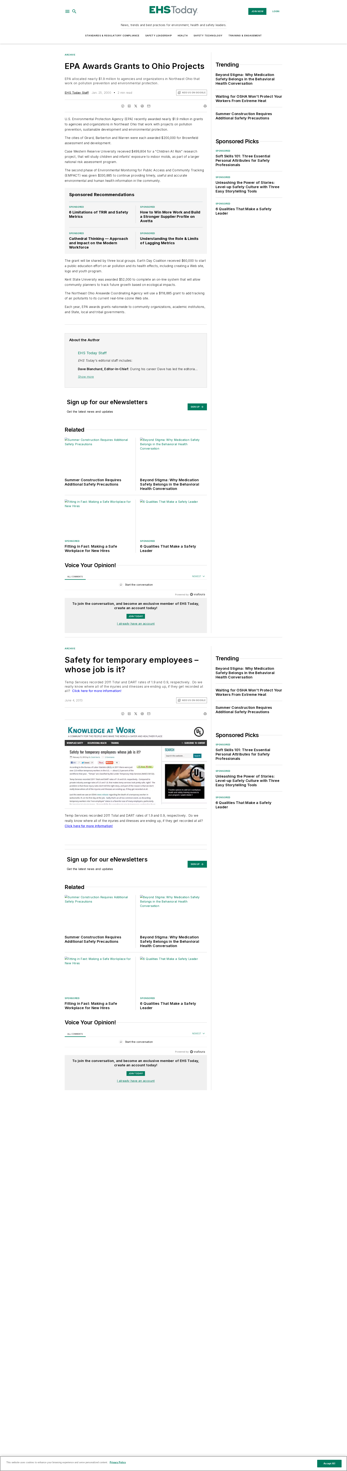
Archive (70, 54)
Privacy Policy (118, 1462)
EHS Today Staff (77, 92)
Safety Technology (208, 35)
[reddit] (142, 106)
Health (183, 35)
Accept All (329, 1463)
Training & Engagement (245, 35)
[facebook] (123, 106)
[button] (67, 11)
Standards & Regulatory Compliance (112, 35)
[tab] (75, 576)
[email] (149, 106)
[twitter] (136, 106)
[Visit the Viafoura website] (197, 594)
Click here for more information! (96, 691)
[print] (205, 106)
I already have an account (136, 623)
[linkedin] (129, 106)
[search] (74, 11)
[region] (136, 585)
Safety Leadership (158, 35)
